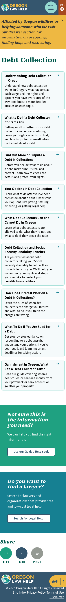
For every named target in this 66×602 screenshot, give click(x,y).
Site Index (19, 592)
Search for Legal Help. (29, 518)
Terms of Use (55, 592)
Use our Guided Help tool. (31, 451)
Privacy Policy (36, 592)
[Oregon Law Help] (14, 7)
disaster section (21, 32)
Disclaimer (57, 597)
